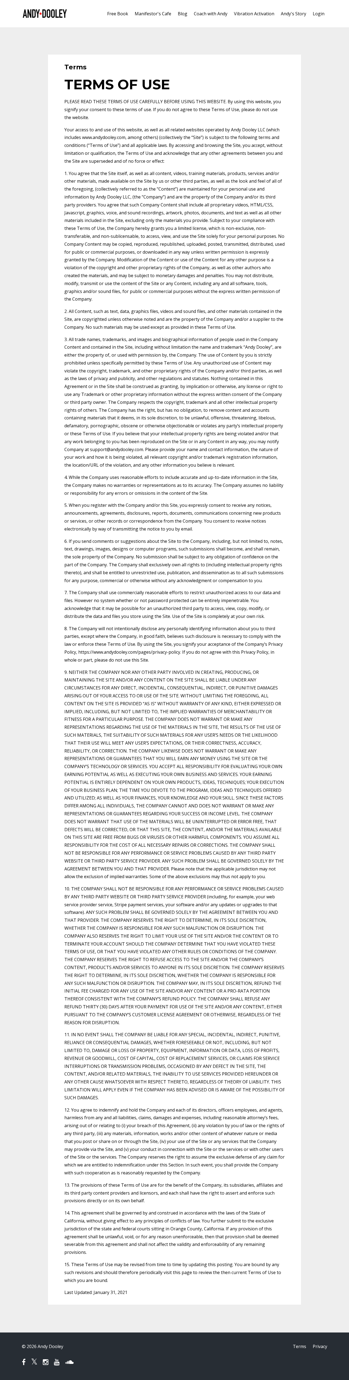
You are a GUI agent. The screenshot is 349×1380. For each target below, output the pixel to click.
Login (318, 14)
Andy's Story (293, 14)
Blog (182, 14)
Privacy (320, 1346)
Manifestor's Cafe (153, 14)
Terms (299, 1346)
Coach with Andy (210, 14)
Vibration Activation (254, 14)
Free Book (117, 14)
